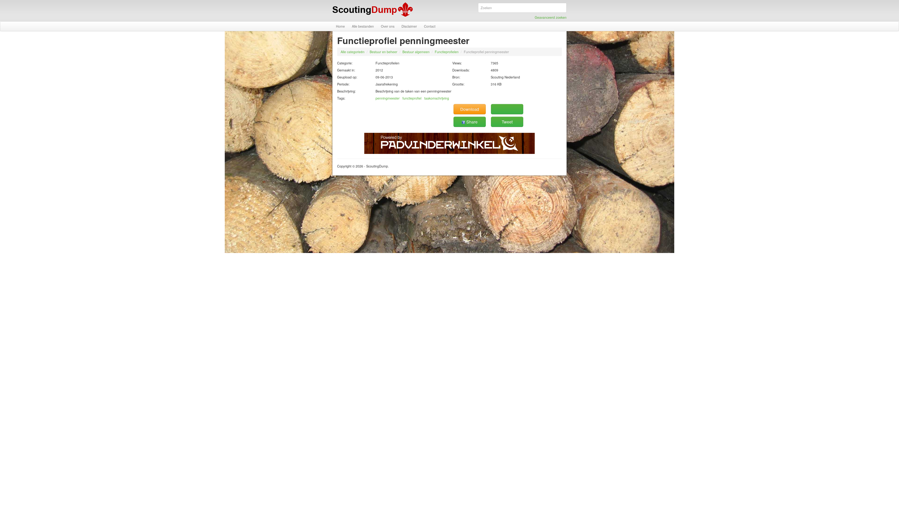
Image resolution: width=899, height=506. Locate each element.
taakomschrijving (436, 98)
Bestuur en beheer (383, 51)
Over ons (387, 26)
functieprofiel (411, 98)
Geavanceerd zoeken (551, 17)
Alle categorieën (353, 51)
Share (471, 122)
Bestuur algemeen (416, 51)
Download (469, 109)
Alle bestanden (363, 26)
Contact (429, 26)
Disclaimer (409, 26)
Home (340, 26)
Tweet (507, 122)
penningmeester (388, 98)
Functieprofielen (447, 51)
